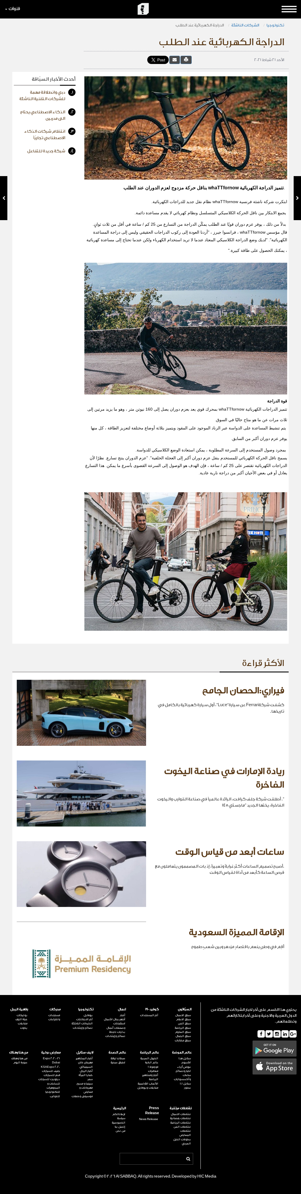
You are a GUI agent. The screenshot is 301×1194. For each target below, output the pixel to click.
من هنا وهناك (18, 1052)
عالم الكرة (151, 1062)
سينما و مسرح (84, 1083)
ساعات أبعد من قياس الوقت (229, 852)
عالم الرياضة (149, 1052)
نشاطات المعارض (185, 1132)
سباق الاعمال (183, 1015)
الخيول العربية (149, 1058)
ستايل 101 (185, 1083)
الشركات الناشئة (245, 25)
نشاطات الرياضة (180, 1122)
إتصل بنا (120, 1126)
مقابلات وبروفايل (147, 1087)
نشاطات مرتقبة (181, 1108)
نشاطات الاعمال (181, 1114)
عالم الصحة (117, 1052)
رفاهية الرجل (19, 1009)
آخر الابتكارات (84, 1019)
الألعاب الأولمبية (148, 1083)
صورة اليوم (20, 1062)
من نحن (120, 1130)
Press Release (152, 1110)
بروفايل (88, 1015)
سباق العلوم (183, 1032)
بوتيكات (21, 1015)
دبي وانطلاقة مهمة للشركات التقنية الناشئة (46, 95)
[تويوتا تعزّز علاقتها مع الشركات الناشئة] (3, 198)
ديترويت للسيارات (49, 1079)
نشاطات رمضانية (180, 1118)
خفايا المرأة (85, 1075)
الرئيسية (119, 1108)
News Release (148, 1119)
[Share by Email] (175, 60)
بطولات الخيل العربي (182, 1141)
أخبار (122, 1015)
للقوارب (55, 1096)
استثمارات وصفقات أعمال (115, 1025)
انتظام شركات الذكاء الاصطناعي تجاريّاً (49, 134)
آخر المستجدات (149, 1015)
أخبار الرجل (86, 1071)
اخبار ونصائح (183, 1071)
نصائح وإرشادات (115, 1036)
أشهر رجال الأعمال (114, 1019)
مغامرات (153, 1071)
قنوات (14, 8)
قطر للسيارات (52, 1075)
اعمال (122, 1009)
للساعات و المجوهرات (53, 1085)
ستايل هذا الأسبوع (184, 1060)
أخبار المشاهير (84, 1058)
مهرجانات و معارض (86, 1089)
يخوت (23, 1027)
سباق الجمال (183, 1036)
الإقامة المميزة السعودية (236, 932)
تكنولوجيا (275, 25)
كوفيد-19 (152, 1009)
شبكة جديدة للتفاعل (50, 151)
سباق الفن (184, 1023)
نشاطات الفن (182, 1126)
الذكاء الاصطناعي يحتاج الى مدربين (47, 115)
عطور (187, 1087)
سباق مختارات (183, 1040)
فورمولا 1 (153, 1066)
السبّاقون (185, 1009)
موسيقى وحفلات (82, 1096)
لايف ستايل (84, 1052)
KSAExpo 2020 (50, 1066)
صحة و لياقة (118, 1058)
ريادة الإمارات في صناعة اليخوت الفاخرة (224, 778)
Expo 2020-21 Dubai (51, 1060)
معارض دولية (51, 1052)
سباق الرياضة (183, 1027)
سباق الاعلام (183, 1019)
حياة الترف (21, 1019)
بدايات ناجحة (117, 1032)
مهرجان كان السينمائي (85, 1064)
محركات (55, 1009)
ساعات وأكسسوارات (182, 1077)
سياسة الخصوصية (118, 1120)
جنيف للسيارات (51, 1071)
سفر (90, 1079)
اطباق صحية (118, 1062)
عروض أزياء (184, 1066)
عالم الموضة (182, 1052)
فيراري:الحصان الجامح (243, 691)
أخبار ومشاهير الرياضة (150, 1077)
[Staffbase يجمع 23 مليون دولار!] (297, 198)
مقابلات (22, 1023)
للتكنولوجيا (52, 1091)
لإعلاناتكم (118, 1114)
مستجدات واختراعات (54, 1017)
